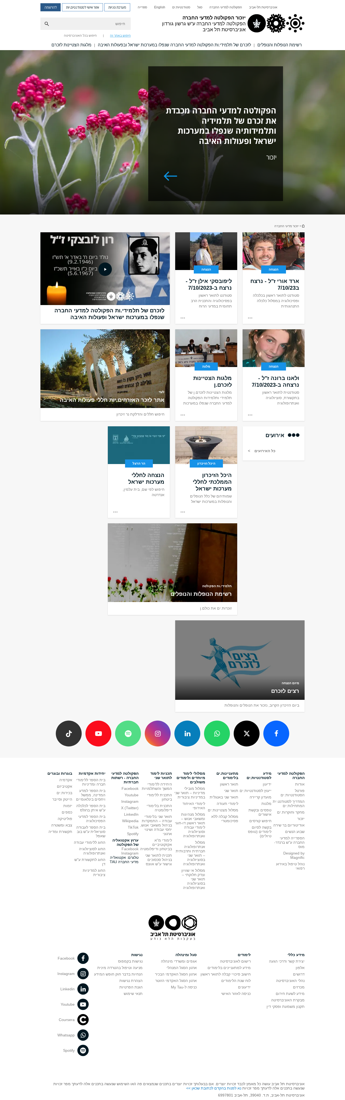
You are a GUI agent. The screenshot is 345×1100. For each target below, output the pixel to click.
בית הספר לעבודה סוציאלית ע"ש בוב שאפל (90, 831)
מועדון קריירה (260, 797)
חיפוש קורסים (260, 821)
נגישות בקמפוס (130, 961)
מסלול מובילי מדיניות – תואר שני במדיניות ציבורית (189, 792)
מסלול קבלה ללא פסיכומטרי (224, 818)
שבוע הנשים (295, 831)
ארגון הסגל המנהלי (182, 968)
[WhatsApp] (217, 733)
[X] (246, 733)
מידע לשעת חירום (290, 993)
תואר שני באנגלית (224, 797)
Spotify (133, 834)
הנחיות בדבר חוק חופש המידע (118, 974)
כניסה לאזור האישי (236, 993)
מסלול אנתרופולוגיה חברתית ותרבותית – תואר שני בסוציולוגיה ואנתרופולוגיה (190, 853)
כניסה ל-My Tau (184, 987)
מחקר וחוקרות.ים (291, 812)
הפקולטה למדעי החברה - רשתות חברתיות (125, 777)
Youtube (132, 795)
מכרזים (299, 987)
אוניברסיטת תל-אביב (263, 7)
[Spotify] (128, 733)
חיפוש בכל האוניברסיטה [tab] (80, 35)
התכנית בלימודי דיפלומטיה (159, 808)
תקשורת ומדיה (60, 831)
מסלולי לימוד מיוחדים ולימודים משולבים (191, 777)
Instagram (130, 801)
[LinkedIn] (187, 733)
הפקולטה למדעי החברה (225, 7)
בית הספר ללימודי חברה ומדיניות (90, 782)
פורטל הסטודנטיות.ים (293, 792)
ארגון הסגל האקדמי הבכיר (176, 974)
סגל (199, 7)
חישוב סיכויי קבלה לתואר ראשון (226, 974)
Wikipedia (130, 821)
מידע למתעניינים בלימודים (229, 968)
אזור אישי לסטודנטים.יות (82, 7)
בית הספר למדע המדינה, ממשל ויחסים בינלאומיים (90, 794)
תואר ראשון (229, 784)
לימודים (244, 955)
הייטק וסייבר (62, 799)
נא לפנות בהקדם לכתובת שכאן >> (213, 1088)
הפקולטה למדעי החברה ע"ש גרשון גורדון (303, 225)
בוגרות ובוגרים (59, 773)
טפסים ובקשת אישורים (260, 812)
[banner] (172, 25)
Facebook (130, 788)
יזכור (301, 819)
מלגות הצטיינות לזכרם (71, 45)
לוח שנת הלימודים (236, 980)
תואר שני (231, 790)
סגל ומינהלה (186, 955)
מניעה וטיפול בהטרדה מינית (120, 968)
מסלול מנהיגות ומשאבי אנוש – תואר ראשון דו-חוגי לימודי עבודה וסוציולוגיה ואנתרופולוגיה (190, 825)
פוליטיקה (65, 819)
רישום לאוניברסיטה (235, 961)
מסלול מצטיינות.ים (223, 810)
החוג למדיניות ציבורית (94, 872)
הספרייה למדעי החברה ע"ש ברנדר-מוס (289, 842)
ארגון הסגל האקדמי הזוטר (176, 980)
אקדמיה (65, 780)
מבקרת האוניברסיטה (288, 1000)
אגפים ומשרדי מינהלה (179, 961)
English (159, 7)
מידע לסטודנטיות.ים (259, 775)
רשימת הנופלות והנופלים (279, 45)
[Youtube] (98, 733)
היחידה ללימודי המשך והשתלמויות (157, 786)
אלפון (300, 968)
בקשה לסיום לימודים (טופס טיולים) (259, 831)
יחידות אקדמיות (92, 773)
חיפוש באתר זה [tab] (120, 35)
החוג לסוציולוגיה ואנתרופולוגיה (92, 851)
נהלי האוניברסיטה (290, 980)
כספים (67, 812)
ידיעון (267, 784)
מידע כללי (296, 955)
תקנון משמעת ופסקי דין (286, 1006)
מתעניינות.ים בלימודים (227, 775)
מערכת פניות (117, 7)
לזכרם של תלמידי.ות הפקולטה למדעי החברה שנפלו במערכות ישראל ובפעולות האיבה (174, 45)
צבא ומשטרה (61, 825)
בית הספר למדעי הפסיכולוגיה (91, 818)
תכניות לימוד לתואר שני (161, 775)
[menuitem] (263, 7)
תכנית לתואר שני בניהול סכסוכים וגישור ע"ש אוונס (158, 859)
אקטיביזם (64, 786)
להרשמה (50, 7)
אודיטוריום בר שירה (289, 825)
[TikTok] (69, 733)
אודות (300, 784)
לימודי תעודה (227, 803)
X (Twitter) (130, 808)
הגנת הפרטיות (131, 987)
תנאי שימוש (133, 993)
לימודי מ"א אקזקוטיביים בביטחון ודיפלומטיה (156, 844)
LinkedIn (131, 814)
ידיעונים (244, 987)
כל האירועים (264, 451)
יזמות (67, 806)
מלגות (266, 803)
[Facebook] (276, 733)
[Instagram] (157, 733)
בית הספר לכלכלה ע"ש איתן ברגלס (90, 808)
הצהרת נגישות (131, 980)
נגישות (137, 955)
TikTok (133, 827)
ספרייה (142, 7)
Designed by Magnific (294, 855)
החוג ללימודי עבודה (89, 842)
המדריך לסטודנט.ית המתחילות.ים (289, 803)
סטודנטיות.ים (181, 7)
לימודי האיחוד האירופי (193, 805)
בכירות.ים (64, 793)
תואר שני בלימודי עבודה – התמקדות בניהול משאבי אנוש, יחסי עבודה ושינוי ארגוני (156, 825)
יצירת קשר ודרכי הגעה (287, 961)
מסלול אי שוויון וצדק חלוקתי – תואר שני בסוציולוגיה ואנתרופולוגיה (193, 879)
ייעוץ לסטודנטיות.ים (255, 790)
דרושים (299, 974)
